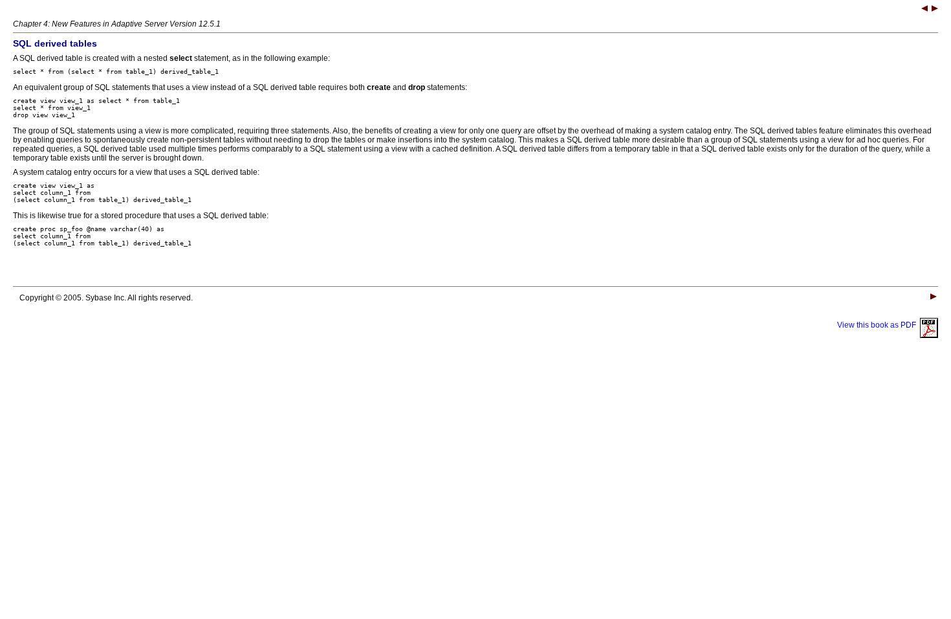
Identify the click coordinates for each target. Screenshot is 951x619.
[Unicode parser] (924, 9)
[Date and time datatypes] (935, 9)
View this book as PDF (878, 325)
